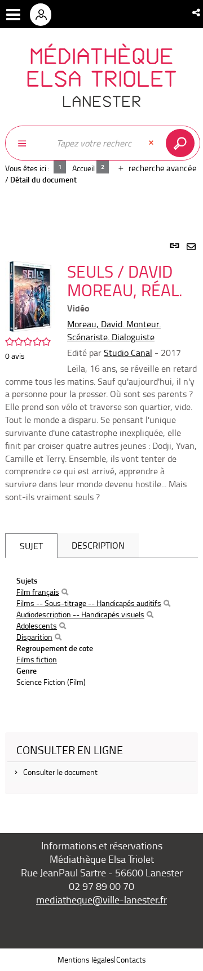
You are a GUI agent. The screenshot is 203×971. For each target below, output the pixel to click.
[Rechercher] (64, 592)
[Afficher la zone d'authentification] (44, 14)
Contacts (131, 959)
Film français (37, 591)
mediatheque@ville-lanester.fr (101, 899)
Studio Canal (128, 352)
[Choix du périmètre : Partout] (28, 143)
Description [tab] (98, 545)
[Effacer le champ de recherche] (152, 143)
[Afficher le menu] (13, 14)
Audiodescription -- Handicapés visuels (80, 614)
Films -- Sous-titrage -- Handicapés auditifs (88, 603)
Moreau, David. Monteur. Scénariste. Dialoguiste (114, 330)
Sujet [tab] (31, 546)
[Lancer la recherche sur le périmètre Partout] (182, 143)
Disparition (34, 636)
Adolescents (36, 625)
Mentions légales (86, 959)
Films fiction (36, 659)
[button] (197, 12)
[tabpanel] (101, 524)
